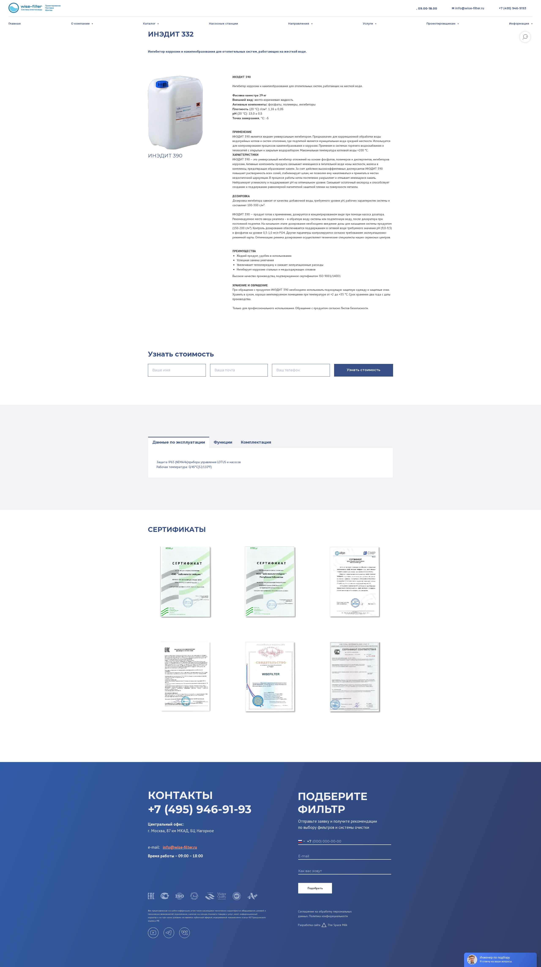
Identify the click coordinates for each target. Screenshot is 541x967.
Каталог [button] (149, 23)
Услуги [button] (368, 23)
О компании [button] (80, 23)
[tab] (178, 442)
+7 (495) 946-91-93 (199, 809)
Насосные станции (223, 23)
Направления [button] (299, 23)
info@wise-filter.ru (180, 847)
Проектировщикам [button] (441, 23)
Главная (14, 23)
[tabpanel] (270, 463)
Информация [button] (519, 23)
